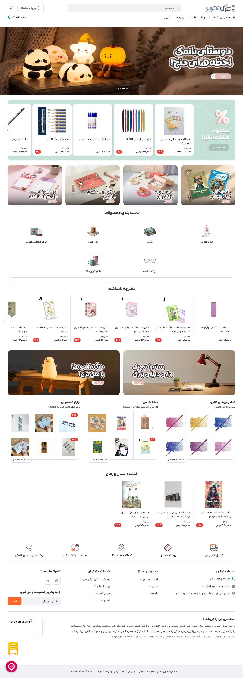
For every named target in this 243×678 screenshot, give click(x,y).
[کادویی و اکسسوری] (150, 185)
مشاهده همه (220, 147)
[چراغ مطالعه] (179, 372)
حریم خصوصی (102, 593)
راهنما (154, 593)
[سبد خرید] (12, 8)
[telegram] (47, 581)
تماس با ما (103, 600)
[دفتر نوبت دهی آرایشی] (92, 185)
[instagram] (57, 581)
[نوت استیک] (35, 185)
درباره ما (153, 586)
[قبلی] (193, 130)
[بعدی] (8, 130)
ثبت (14, 601)
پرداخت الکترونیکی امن (96, 579)
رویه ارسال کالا (101, 586)
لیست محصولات (148, 579)
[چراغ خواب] (64, 372)
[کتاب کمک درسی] (208, 185)
